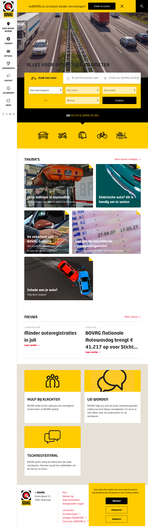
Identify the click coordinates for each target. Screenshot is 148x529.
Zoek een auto (47, 78)
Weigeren (116, 519)
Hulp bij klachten (71, 499)
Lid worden (68, 510)
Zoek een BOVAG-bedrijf (124, 78)
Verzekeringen (70, 513)
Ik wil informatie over (85, 78)
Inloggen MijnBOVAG (73, 517)
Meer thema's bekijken (126, 159)
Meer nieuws (131, 316)
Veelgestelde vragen (73, 503)
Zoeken (119, 100)
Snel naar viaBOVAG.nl (74, 521)
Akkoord (117, 501)
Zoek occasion (102, 6)
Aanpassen (116, 510)
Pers (65, 492)
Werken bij (68, 496)
